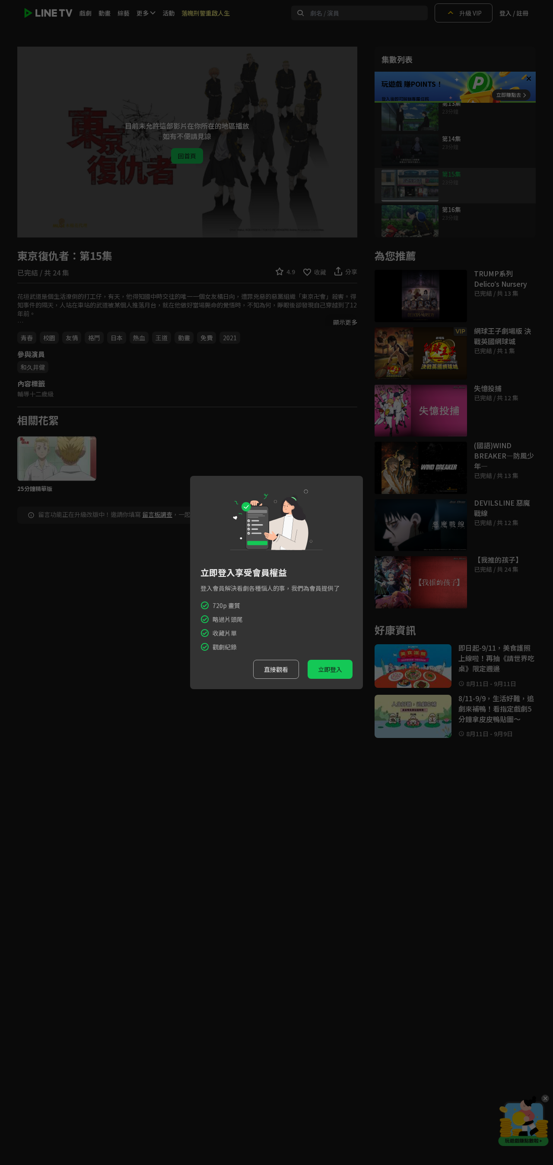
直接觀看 (276, 669)
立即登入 (330, 669)
